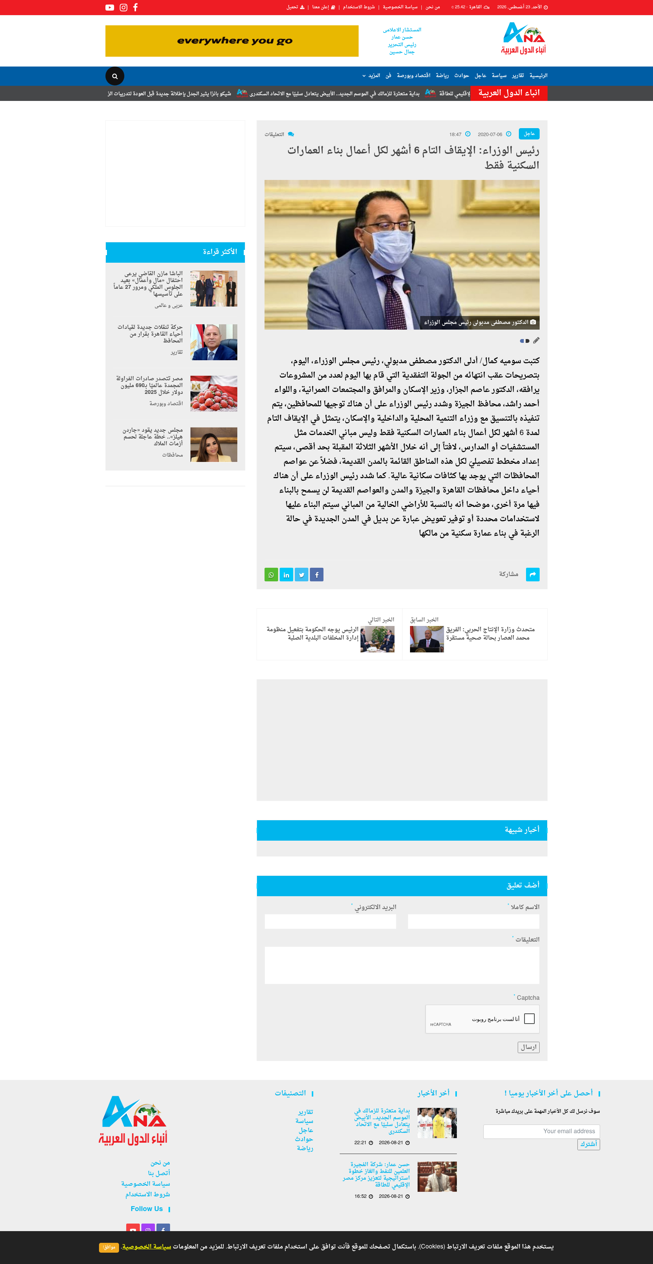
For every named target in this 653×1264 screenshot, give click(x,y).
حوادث (461, 76)
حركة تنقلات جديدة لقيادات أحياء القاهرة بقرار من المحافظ (150, 334)
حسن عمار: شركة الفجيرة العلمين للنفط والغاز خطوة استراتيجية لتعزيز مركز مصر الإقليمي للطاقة (376, 1175)
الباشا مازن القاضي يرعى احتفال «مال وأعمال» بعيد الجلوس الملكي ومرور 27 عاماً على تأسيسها (148, 284)
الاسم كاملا (524, 907)
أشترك (588, 1144)
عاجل (480, 76)
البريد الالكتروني (373, 907)
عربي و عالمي (169, 306)
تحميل (292, 7)
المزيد (374, 76)
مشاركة (508, 574)
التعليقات (274, 134)
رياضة (442, 76)
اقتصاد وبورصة (413, 76)
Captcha (527, 998)
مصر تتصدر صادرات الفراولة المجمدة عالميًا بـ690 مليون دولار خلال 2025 (149, 386)
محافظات (172, 455)
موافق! (109, 1248)
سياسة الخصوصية (400, 7)
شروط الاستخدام (359, 7)
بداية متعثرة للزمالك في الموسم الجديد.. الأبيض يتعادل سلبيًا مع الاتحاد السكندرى (374, 94)
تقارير (518, 76)
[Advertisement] (402, 740)
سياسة (499, 76)
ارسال (529, 1047)
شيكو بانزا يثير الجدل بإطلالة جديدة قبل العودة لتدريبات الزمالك (204, 94)
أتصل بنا (159, 1173)
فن (388, 76)
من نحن (433, 7)
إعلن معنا (320, 7)
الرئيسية (538, 76)
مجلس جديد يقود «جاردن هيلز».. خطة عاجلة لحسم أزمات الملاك (152, 437)
